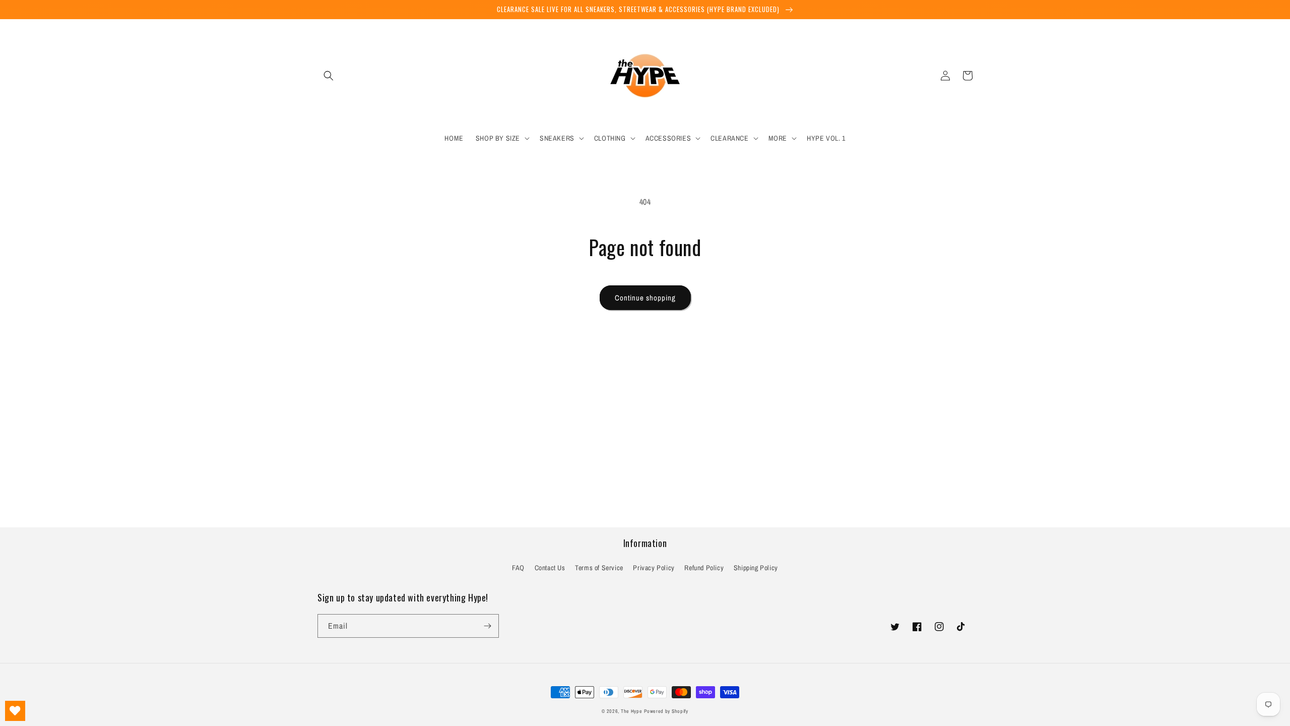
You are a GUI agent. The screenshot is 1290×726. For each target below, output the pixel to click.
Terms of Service (599, 567)
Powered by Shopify (666, 711)
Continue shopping (645, 297)
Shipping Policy (756, 567)
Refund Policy (704, 567)
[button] (328, 76)
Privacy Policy (653, 567)
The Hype (631, 711)
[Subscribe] (487, 626)
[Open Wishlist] (15, 711)
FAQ (518, 567)
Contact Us (550, 567)
